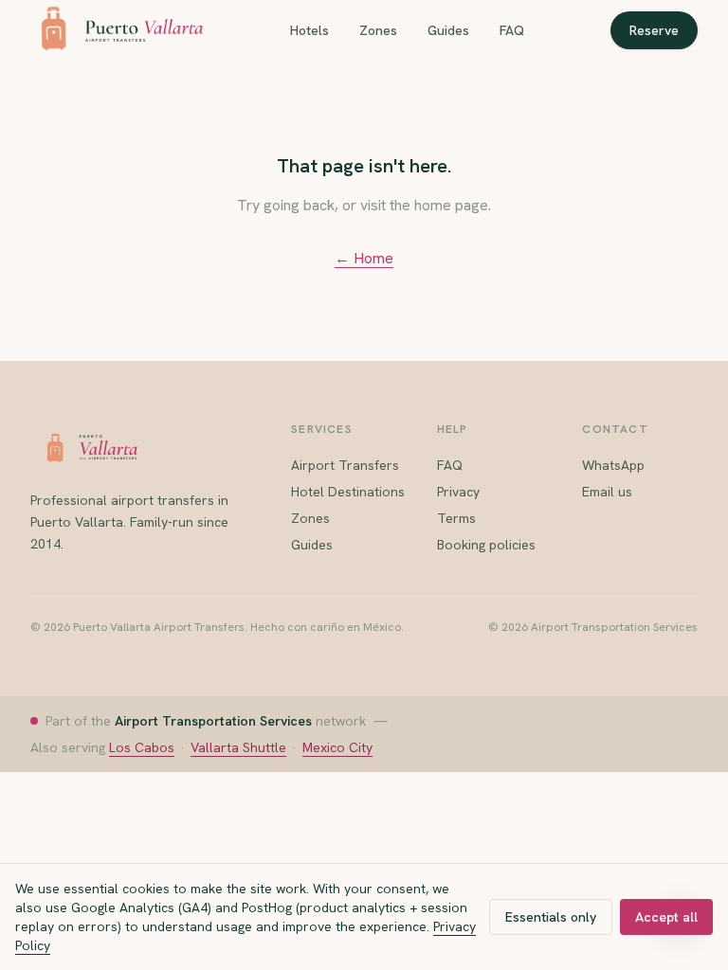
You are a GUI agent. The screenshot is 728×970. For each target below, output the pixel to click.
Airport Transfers (345, 465)
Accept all (666, 916)
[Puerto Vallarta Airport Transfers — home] (116, 30)
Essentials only (550, 916)
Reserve (654, 30)
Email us (607, 491)
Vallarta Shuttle (238, 747)
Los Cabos (141, 747)
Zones (378, 30)
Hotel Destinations (348, 491)
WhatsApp (613, 465)
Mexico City (337, 747)
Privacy (458, 491)
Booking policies (486, 544)
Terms (456, 518)
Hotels (309, 30)
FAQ (512, 30)
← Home (364, 258)
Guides (448, 30)
